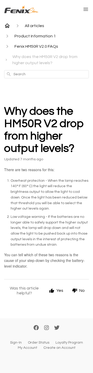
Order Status (38, 342)
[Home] (7, 26)
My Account (27, 348)
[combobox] (46, 74)
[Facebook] (36, 328)
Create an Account (59, 348)
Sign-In (16, 342)
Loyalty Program (69, 342)
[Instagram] (46, 328)
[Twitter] (57, 328)
